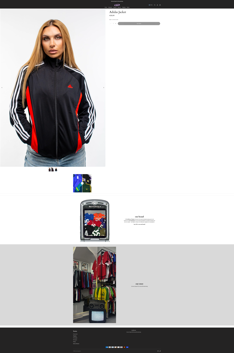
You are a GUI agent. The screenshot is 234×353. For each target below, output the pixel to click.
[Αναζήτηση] (154, 5)
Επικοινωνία (75, 334)
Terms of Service (76, 343)
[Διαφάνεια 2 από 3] (52, 169)
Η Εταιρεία (75, 339)
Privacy (74, 341)
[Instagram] (158, 351)
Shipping (74, 336)
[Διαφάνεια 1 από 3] (49, 169)
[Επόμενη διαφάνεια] (104, 87)
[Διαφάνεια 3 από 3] (56, 169)
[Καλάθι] (160, 5)
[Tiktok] (160, 351)
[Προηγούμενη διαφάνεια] (1, 87)
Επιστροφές (75, 337)
